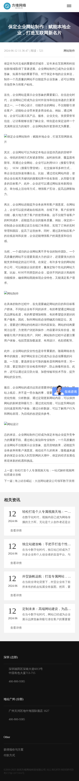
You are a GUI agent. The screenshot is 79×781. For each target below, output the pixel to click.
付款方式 (9, 755)
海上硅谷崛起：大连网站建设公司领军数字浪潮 (44, 480)
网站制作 (69, 50)
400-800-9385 (17, 681)
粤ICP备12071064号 (14, 773)
